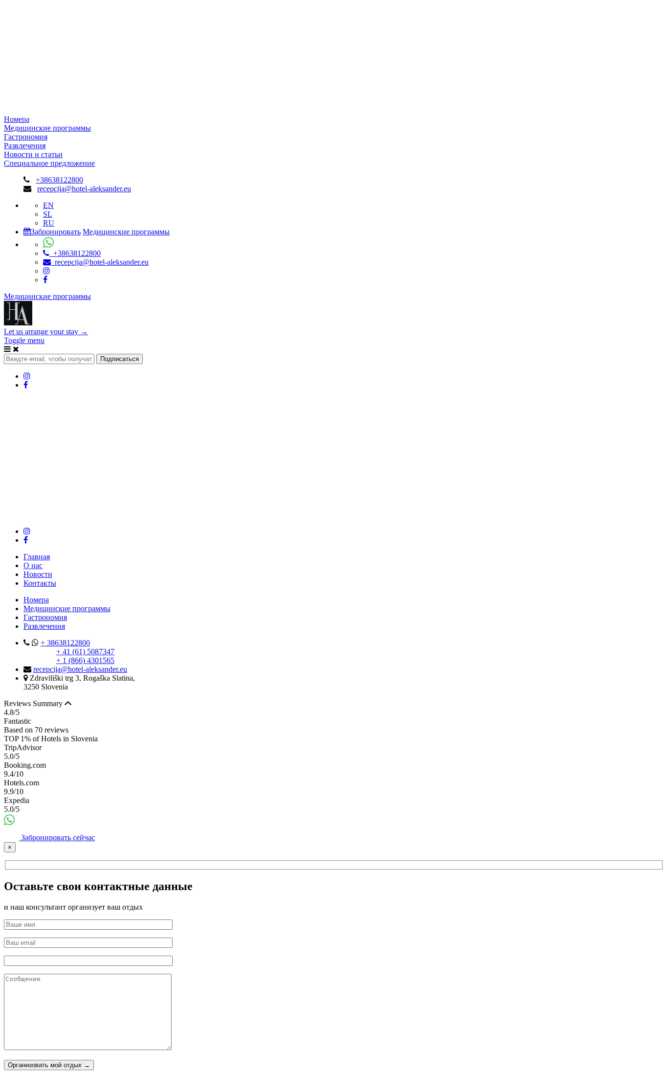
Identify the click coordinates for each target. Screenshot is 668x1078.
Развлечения (24, 145)
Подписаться (119, 359)
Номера (16, 119)
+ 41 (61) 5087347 (85, 651)
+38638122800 (59, 180)
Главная (36, 556)
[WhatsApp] (9, 822)
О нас (33, 565)
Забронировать (56, 232)
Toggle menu (24, 340)
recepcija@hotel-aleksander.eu (84, 188)
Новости (37, 574)
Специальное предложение (49, 163)
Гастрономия (25, 137)
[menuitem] (48, 205)
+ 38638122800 (65, 643)
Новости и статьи (33, 154)
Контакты (39, 583)
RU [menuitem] (48, 223)
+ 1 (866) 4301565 (85, 660)
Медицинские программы (47, 128)
